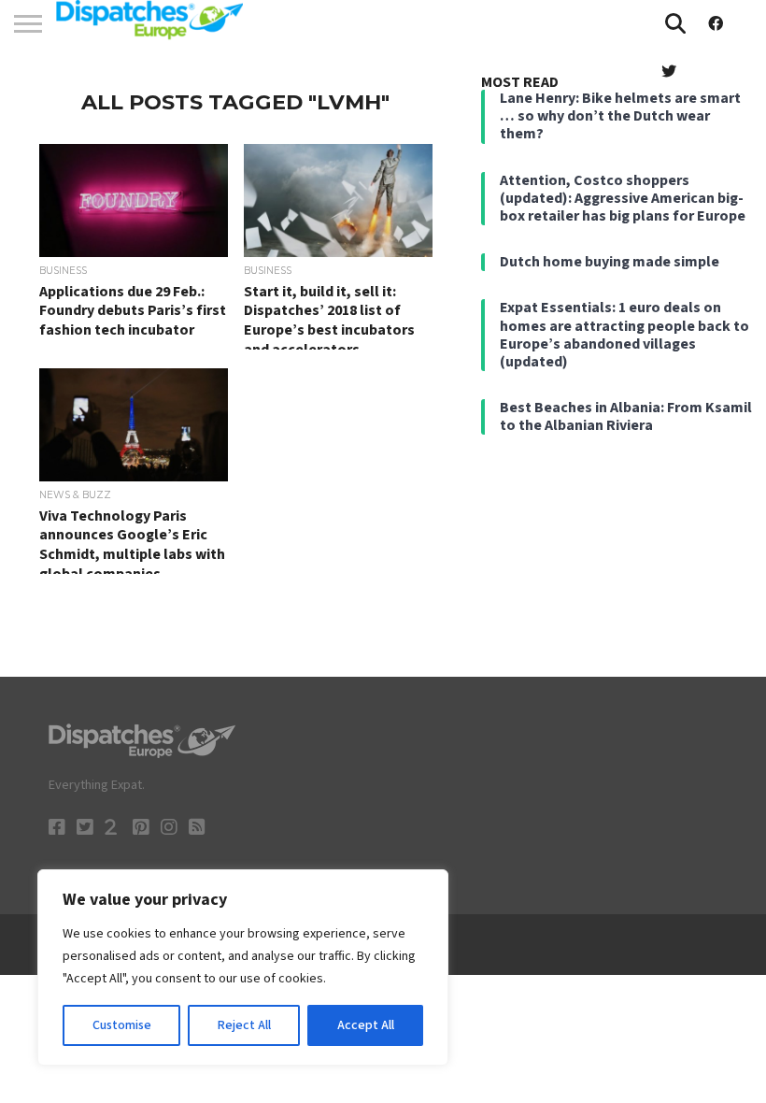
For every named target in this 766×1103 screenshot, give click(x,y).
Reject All (244, 1025)
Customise (121, 1025)
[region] (242, 967)
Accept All (365, 1025)
